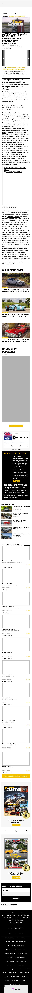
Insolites (16, 13)
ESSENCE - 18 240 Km (6, 656)
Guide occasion (23, 915)
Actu (10, 13)
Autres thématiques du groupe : (12, 969)
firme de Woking (7, 162)
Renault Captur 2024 (7, 652)
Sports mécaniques (9, 915)
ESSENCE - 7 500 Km (6, 725)
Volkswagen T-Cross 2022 (9, 629)
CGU (26, 953)
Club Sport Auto (16, 923)
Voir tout (4, 354)
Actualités (13, 912)
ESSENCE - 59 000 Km (6, 610)
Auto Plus (20, 961)
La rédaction (9, 938)
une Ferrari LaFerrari (13, 216)
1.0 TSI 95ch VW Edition (7, 722)
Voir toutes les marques (16, 426)
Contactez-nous (21, 941)
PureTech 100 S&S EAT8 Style (9, 699)
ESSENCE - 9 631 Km (6, 702)
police (4, 132)
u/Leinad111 (9, 171)
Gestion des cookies (16, 984)
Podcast (26, 917)
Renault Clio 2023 (6, 675)
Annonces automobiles (16, 920)
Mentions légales (20, 938)
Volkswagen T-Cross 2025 (9, 720)
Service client (9, 941)
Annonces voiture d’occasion (14, 953)
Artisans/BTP (15, 980)
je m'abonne (16, 824)
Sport (27, 972)
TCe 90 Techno (5, 653)
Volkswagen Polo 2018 (8, 606)
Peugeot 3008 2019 (7, 583)
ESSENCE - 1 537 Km (6, 564)
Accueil (4, 13)
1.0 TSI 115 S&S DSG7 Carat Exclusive (11, 607)
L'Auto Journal (10, 961)
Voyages (26, 969)
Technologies (25, 976)
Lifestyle (18, 917)
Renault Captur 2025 (7, 560)
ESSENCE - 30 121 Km (6, 770)
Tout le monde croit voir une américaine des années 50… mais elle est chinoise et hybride (15, 340)
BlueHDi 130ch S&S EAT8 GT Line (10, 585)
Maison (21, 972)
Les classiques (7, 917)
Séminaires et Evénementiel (10, 976)
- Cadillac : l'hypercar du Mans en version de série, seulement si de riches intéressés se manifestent (14, 492)
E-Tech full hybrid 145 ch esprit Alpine (12, 562)
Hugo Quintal (7, 48)
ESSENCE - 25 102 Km (6, 633)
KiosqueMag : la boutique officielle (16, 949)
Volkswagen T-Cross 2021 (9, 743)
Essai (21, 912)
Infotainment (13, 972)
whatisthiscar (18, 171)
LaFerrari (23, 256)
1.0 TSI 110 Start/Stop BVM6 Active (10, 745)
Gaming (7, 980)
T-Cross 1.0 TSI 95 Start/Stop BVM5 (10, 630)
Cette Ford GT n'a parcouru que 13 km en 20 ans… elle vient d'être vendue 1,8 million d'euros (15, 315)
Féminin (5, 972)
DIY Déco (23, 980)
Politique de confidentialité (16, 957)
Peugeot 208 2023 (6, 698)
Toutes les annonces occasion (16, 776)
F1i (25, 961)
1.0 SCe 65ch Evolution (8, 676)
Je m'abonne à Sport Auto (16, 945)
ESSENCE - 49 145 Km (6, 679)
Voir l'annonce (7, 567)
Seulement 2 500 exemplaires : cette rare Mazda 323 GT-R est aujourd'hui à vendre (16, 290)
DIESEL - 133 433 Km (6, 587)
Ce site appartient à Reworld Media (16, 965)
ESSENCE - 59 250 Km (6, 747)
